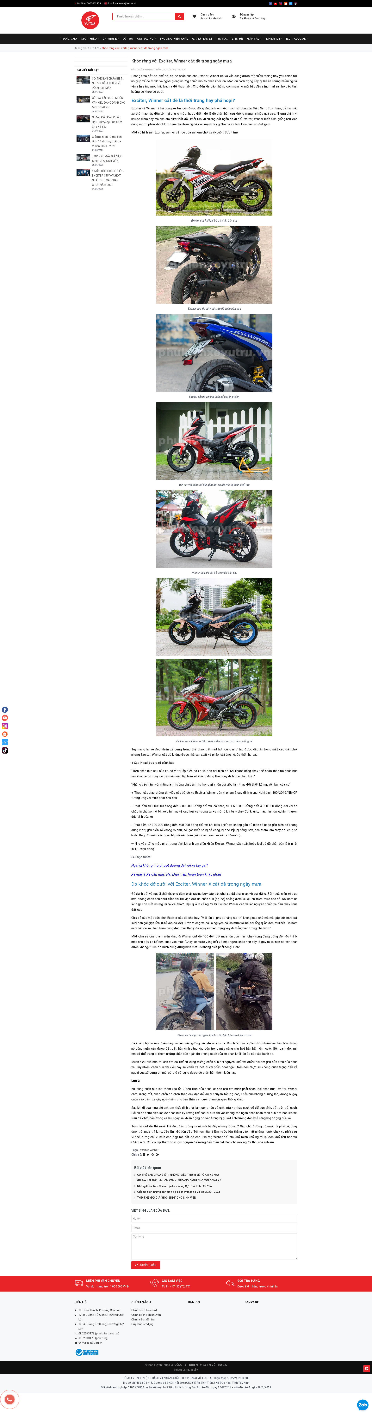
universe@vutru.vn (125, 3)
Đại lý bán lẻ (202, 38)
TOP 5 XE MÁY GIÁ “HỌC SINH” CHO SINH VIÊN (166, 1197)
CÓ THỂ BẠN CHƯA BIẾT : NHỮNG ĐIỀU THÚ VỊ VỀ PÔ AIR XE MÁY (178, 1174)
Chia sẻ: (136, 1154)
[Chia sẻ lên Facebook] (144, 1154)
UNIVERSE (110, 38)
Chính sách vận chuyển (146, 1314)
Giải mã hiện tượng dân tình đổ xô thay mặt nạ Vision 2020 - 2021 (178, 1191)
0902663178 (94, 3)
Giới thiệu (89, 38)
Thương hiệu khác (174, 38)
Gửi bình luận (147, 1265)
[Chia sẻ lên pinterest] (153, 1154)
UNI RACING (146, 38)
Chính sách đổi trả (143, 1319)
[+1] (157, 1154)
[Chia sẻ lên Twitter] (148, 1154)
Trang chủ (68, 38)
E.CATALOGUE (296, 38)
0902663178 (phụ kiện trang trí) (98, 1333)
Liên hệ (237, 38)
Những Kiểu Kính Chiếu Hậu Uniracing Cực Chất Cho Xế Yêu (174, 1186)
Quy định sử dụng (142, 1324)
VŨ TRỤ (127, 38)
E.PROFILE (273, 38)
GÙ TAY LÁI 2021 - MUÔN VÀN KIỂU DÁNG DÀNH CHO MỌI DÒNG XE (179, 1180)
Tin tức (222, 38)
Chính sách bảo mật (144, 1310)
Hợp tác (253, 38)
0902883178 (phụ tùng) (93, 1338)
